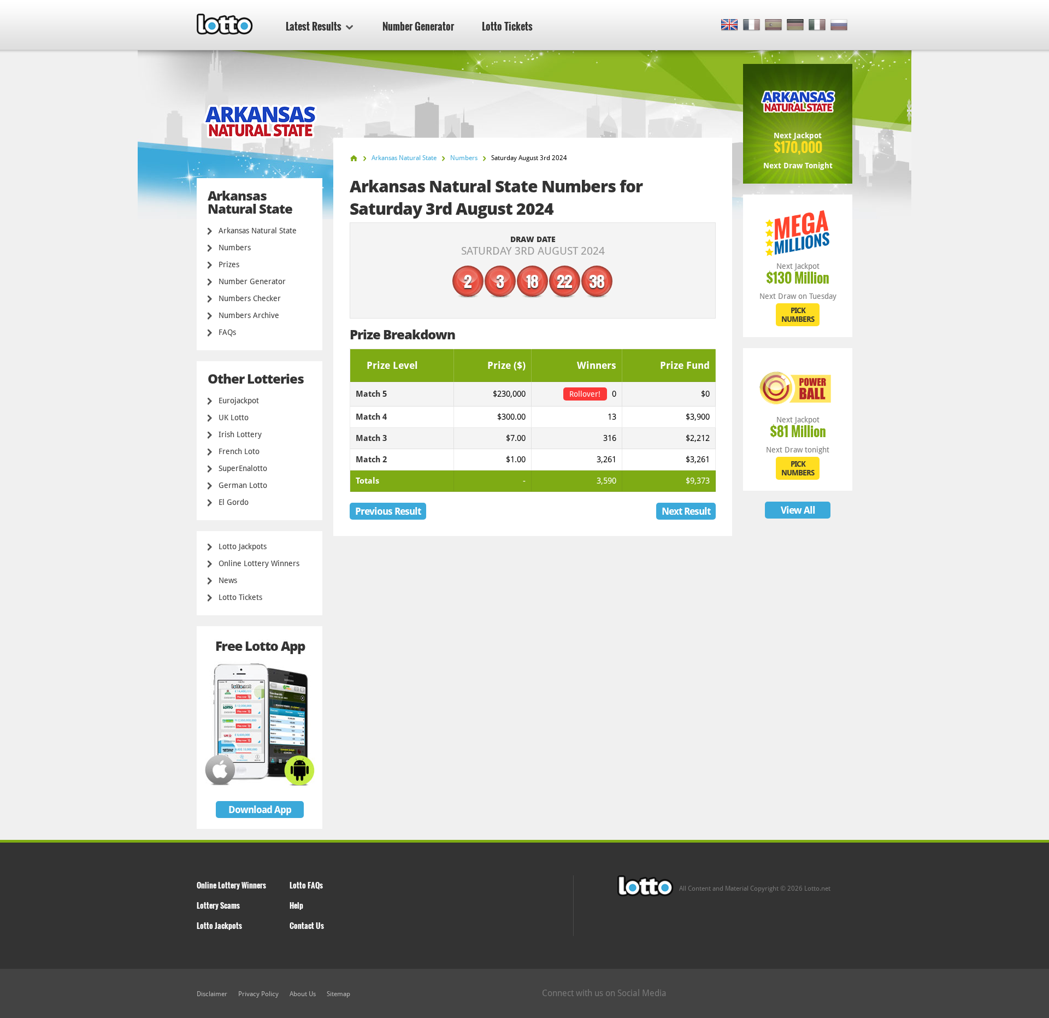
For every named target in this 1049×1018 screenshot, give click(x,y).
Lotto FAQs (306, 885)
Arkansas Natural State (258, 230)
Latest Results (313, 26)
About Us (303, 994)
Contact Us (307, 925)
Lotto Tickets (507, 26)
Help (296, 905)
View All (798, 510)
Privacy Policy (258, 994)
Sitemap (338, 994)
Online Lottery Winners (259, 563)
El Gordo (234, 502)
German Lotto (243, 485)
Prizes (229, 264)
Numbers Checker (250, 298)
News (228, 580)
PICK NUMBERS (797, 314)
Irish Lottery (240, 434)
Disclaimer (212, 994)
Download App (259, 809)
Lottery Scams (218, 905)
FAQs (227, 332)
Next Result (686, 511)
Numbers (235, 247)
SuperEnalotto (243, 468)
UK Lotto (234, 417)
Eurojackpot (239, 400)
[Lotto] (354, 158)
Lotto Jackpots (243, 546)
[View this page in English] (729, 25)
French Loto (239, 451)
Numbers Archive (249, 315)
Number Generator (418, 26)
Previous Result (388, 511)
